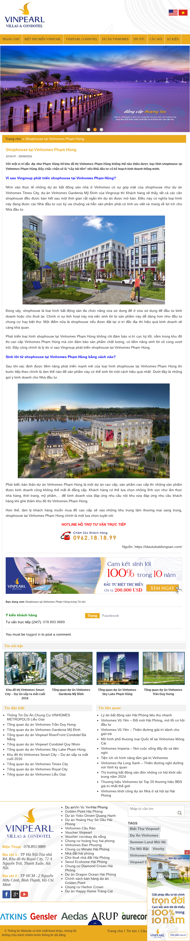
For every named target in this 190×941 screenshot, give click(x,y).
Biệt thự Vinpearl (144, 829)
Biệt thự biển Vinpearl (42, 39)
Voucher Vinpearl (78, 832)
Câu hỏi (156, 39)
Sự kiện (173, 39)
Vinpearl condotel (81, 39)
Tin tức (139, 39)
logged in (33, 634)
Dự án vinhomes (115, 39)
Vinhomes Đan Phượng (83, 845)
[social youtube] (24, 892)
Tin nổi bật (139, 849)
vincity (158, 849)
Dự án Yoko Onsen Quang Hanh (90, 816)
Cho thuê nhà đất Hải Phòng (87, 858)
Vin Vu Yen (82, 807)
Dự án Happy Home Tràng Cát (89, 891)
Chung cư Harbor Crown (84, 887)
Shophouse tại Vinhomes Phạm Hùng (47, 601)
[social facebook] (6, 892)
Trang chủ (11, 39)
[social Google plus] (15, 892)
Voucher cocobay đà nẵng (85, 837)
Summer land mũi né (148, 842)
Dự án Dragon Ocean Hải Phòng (90, 874)
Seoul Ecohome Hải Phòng (86, 862)
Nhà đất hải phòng (79, 853)
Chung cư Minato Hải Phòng (87, 849)
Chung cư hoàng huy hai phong (90, 841)
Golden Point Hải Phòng (84, 811)
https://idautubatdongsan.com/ (158, 547)
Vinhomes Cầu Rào (80, 828)
